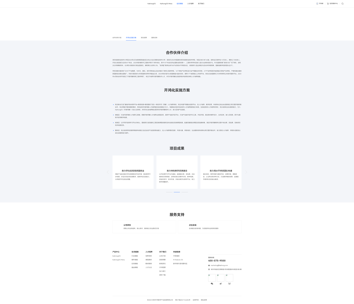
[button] (108, 172)
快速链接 (176, 252)
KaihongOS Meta (166, 4)
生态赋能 (135, 252)
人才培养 (190, 4)
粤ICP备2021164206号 (182, 300)
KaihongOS (152, 4)
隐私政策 (204, 300)
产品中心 (115, 252)
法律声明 (196, 300)
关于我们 (201, 4)
